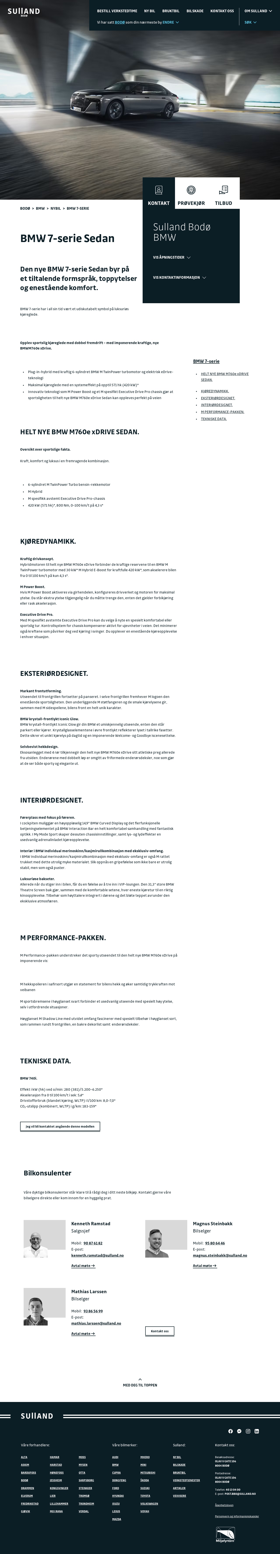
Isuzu (116, 1503)
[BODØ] (24, 11)
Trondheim (86, 1503)
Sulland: (179, 1445)
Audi (115, 1457)
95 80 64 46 (215, 1243)
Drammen (27, 1488)
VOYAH (144, 1511)
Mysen (83, 1464)
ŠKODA (144, 1480)
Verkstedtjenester (186, 1480)
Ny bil (149, 11)
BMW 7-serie (206, 361)
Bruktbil (171, 11)
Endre (168, 22)
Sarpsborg (86, 1480)
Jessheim (56, 1480)
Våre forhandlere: (35, 1445)
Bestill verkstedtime (117, 11)
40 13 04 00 (233, 1489)
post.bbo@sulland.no (240, 1493)
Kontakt (159, 203)
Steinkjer (85, 1488)
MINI (143, 1464)
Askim (25, 1464)
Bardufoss (28, 1472)
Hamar (54, 1457)
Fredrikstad (29, 1503)
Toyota (145, 1495)
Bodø (25, 208)
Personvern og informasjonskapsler (237, 1516)
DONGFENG (119, 1480)
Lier (53, 1495)
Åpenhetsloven (224, 1505)
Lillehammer (59, 1503)
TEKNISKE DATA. (214, 419)
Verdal (84, 1511)
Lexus (116, 1511)
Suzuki (145, 1488)
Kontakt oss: (225, 1445)
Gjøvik (25, 1511)
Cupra (116, 1472)
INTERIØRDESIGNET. (217, 405)
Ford (115, 1488)
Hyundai (118, 1495)
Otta (82, 1472)
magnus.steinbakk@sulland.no (220, 1255)
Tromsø (84, 1495)
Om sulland (256, 11)
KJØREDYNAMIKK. (215, 391)
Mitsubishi (147, 1472)
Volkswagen (149, 1503)
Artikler (179, 1488)
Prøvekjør (191, 203)
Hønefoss (57, 1472)
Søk (248, 22)
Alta (24, 1457)
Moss (82, 1457)
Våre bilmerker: (124, 1445)
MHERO (145, 1457)
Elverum (27, 1495)
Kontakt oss (222, 11)
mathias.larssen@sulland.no (96, 1323)
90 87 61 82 (93, 1243)
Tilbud (223, 203)
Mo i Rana (56, 1511)
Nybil (56, 208)
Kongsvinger (59, 1488)
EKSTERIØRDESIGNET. (218, 398)
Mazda (116, 1519)
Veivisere (179, 1495)
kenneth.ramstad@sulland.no (97, 1255)
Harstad (56, 1464)
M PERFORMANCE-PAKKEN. (222, 412)
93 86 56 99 (93, 1311)
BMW (40, 208)
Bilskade (195, 11)
